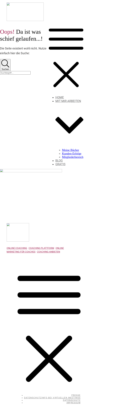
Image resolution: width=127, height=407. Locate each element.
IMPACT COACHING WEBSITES (31, 262)
